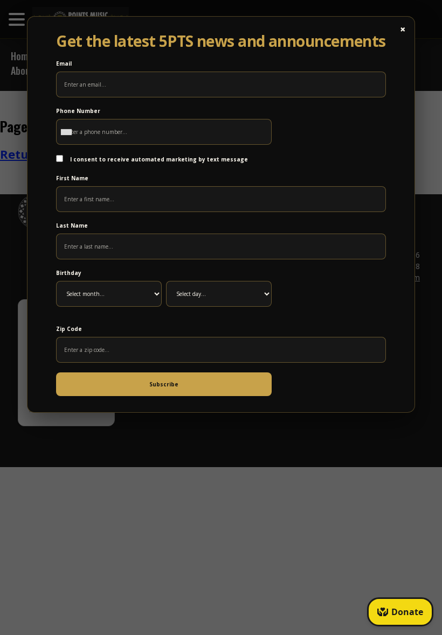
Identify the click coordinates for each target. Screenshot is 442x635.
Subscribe (163, 384)
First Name (72, 178)
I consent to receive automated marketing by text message (158, 159)
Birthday (68, 273)
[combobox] (69, 131)
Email (64, 63)
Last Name (72, 225)
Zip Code (69, 329)
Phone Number (78, 111)
